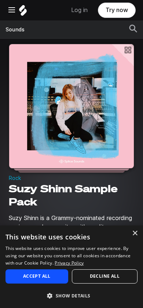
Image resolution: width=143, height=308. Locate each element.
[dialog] (71, 267)
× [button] (135, 233)
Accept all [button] (37, 276)
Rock (15, 178)
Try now (117, 10)
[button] (72, 295)
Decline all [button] (105, 276)
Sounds (15, 29)
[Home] (23, 12)
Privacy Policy (69, 263)
